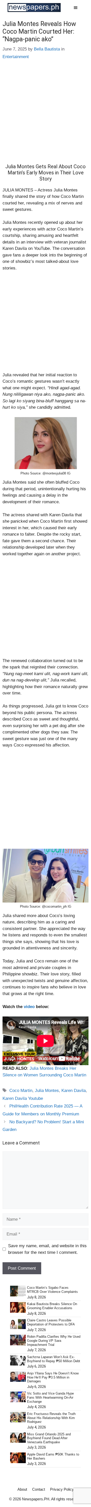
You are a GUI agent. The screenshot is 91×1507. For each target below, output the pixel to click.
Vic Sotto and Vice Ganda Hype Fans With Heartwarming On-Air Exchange (50, 1397)
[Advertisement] (45, 115)
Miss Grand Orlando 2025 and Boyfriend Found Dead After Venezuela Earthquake (49, 1438)
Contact (38, 1489)
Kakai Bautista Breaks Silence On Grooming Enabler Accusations (52, 1306)
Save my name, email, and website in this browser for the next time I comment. (47, 1249)
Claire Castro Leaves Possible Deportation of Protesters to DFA (51, 1322)
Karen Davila (73, 1090)
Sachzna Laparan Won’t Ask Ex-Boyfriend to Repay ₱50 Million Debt (53, 1359)
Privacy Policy (62, 1489)
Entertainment (16, 56)
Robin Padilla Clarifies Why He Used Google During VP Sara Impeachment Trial (53, 1340)
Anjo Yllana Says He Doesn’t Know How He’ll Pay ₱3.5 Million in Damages (53, 1377)
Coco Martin (20, 1090)
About (22, 1489)
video (29, 1006)
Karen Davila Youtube (23, 1098)
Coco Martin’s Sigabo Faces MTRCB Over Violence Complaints (52, 1290)
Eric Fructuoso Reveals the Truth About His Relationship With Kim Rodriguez (51, 1418)
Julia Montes (47, 1090)
